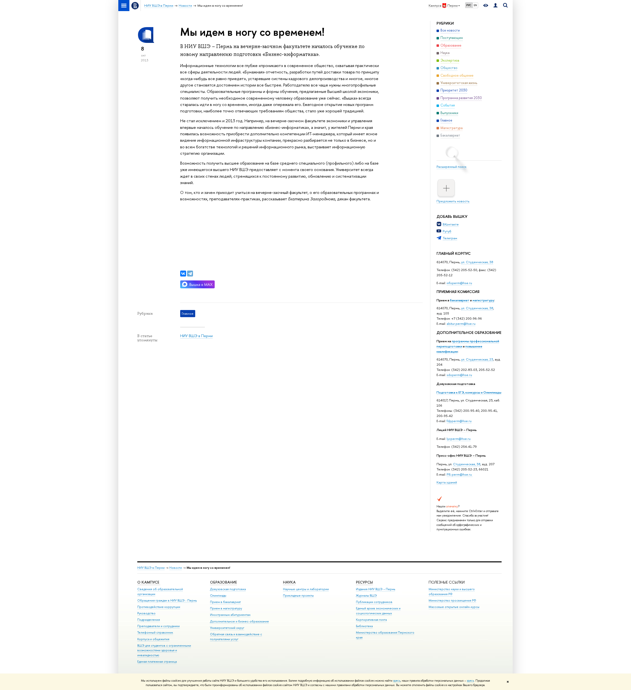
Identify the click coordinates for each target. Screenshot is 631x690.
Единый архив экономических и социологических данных (378, 610)
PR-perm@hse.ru (459, 474)
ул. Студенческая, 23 (477, 359)
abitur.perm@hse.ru (461, 323)
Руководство (146, 613)
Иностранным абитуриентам (230, 615)
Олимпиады (218, 595)
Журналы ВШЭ (366, 595)
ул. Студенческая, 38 (477, 262)
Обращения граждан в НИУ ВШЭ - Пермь (167, 600)
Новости (175, 568)
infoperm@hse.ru (459, 283)
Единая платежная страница (157, 661)
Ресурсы (364, 582)
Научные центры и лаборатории (306, 589)
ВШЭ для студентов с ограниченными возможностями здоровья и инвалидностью (164, 650)
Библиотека (364, 626)
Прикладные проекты (298, 595)
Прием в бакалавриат (225, 602)
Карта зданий (447, 482)
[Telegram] (190, 273)
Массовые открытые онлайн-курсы (454, 607)
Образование (223, 582)
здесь (396, 681)
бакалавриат (459, 300)
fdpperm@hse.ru (459, 421)
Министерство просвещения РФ (452, 600)
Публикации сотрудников (374, 602)
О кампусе (148, 582)
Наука (289, 582)
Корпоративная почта (371, 620)
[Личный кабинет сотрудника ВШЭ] (495, 5)
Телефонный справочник (155, 632)
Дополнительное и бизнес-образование (239, 621)
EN (475, 5)
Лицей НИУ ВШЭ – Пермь (457, 430)
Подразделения (148, 620)
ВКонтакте (451, 224)
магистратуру (483, 300)
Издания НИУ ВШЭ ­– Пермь (375, 589)
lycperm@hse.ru (459, 438)
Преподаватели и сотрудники (158, 626)
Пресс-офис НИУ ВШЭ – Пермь (461, 455)
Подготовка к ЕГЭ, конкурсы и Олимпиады (469, 392)
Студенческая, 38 (466, 464)
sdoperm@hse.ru (459, 375)
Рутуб (447, 231)
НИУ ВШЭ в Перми (196, 335)
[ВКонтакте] (183, 273)
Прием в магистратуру (226, 608)
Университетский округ (227, 628)
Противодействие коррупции (158, 607)
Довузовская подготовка (456, 383)
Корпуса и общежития (153, 639)
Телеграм (450, 238)
